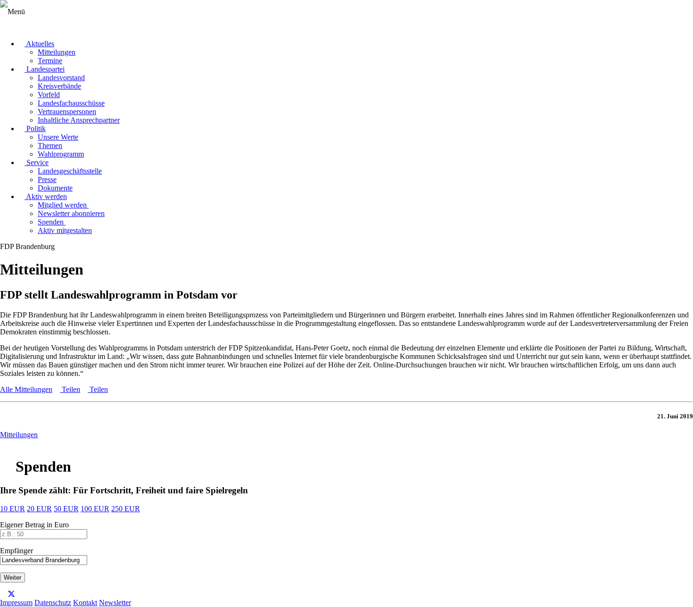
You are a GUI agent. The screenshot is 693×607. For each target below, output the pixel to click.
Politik (35, 129)
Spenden (52, 222)
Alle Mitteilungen (26, 389)
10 (12, 509)
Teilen (70, 389)
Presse (47, 179)
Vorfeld (49, 95)
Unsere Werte (58, 137)
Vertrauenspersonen (67, 112)
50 (66, 509)
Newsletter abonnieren (71, 213)
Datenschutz (52, 603)
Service (37, 162)
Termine (50, 61)
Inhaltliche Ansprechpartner (79, 120)
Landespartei (45, 69)
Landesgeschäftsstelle (70, 171)
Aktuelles (39, 44)
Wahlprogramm (61, 154)
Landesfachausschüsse (71, 103)
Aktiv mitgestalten (65, 230)
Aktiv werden (46, 196)
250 (125, 509)
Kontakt (85, 603)
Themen (50, 145)
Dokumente (55, 188)
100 (95, 509)
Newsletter (115, 603)
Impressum (16, 603)
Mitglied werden (63, 205)
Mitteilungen (56, 52)
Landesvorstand (61, 78)
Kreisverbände (59, 86)
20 (39, 509)
